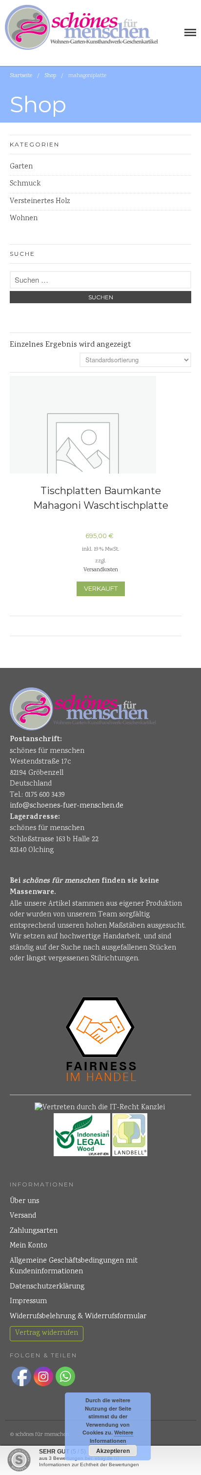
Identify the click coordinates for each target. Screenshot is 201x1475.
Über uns (24, 1201)
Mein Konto (28, 1246)
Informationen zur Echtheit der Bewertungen (89, 1464)
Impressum (28, 1301)
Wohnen (24, 218)
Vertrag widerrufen (46, 1333)
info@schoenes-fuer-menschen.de (66, 806)
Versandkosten (100, 570)
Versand (23, 1216)
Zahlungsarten (34, 1231)
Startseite (21, 76)
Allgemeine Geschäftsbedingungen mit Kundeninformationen (74, 1267)
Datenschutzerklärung (47, 1287)
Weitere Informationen (112, 1436)
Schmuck (25, 184)
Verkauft (101, 588)
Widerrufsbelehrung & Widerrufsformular (78, 1316)
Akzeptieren (113, 1450)
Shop (50, 76)
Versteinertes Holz (40, 201)
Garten (21, 167)
